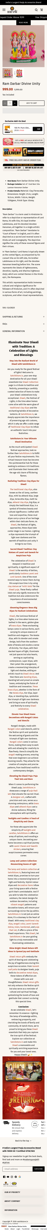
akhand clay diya (20, 502)
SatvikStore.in (16, 375)
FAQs (5, 324)
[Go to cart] (41, 9)
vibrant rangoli (17, 904)
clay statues (13, 586)
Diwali (22, 398)
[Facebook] (4, 1176)
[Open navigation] (4, 10)
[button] (23, 110)
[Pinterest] (16, 1176)
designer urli (18, 797)
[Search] (36, 9)
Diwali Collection (30, 382)
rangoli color (19, 924)
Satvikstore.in (17, 1042)
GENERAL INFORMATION (14, 331)
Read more (23, 23)
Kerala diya (18, 693)
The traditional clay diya (21, 489)
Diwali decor (28, 674)
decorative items (25, 885)
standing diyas (30, 677)
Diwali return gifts (18, 956)
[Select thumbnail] (8, 73)
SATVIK (7, 1162)
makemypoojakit (31, 1159)
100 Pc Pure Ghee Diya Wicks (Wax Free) (22, 128)
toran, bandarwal (22, 927)
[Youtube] (8, 1176)
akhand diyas (25, 807)
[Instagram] (12, 1176)
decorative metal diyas (26, 972)
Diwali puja (14, 589)
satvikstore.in (22, 1221)
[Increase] (14, 103)
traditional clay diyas (19, 408)
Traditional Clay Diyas (20, 427)
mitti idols (27, 586)
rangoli (12, 754)
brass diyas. (16, 625)
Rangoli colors (14, 729)
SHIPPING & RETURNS (13, 316)
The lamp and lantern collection (22, 869)
